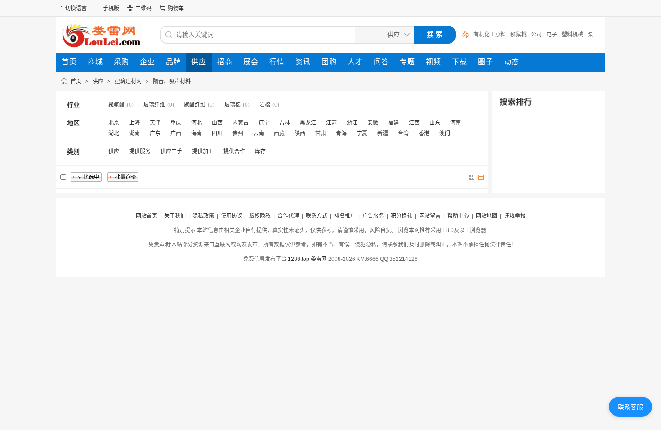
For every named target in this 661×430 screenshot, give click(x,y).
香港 (424, 133)
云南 (258, 133)
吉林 (284, 123)
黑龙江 (308, 123)
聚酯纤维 (194, 105)
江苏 (331, 123)
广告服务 (373, 216)
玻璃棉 (232, 105)
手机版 (111, 8)
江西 (414, 123)
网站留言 (430, 216)
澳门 (444, 133)
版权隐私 (260, 216)
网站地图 (486, 216)
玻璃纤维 (154, 105)
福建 (393, 123)
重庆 (175, 123)
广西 (175, 133)
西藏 (279, 133)
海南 (196, 133)
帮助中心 (458, 216)
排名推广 (345, 216)
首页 (76, 81)
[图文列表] (481, 177)
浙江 (352, 123)
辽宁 (264, 123)
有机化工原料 (489, 34)
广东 (155, 133)
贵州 (237, 133)
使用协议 (231, 216)
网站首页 (146, 216)
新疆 (382, 133)
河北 (196, 123)
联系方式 (316, 216)
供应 (98, 81)
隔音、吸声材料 (172, 81)
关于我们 (175, 216)
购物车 (176, 8)
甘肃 (320, 133)
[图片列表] (471, 177)
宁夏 (362, 133)
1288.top (298, 259)
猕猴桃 (518, 34)
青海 (341, 133)
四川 (217, 133)
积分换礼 (401, 216)
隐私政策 (203, 216)
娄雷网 (319, 259)
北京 (113, 123)
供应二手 (171, 151)
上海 (134, 123)
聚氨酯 (116, 105)
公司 (536, 34)
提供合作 (234, 151)
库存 (260, 151)
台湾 (403, 133)
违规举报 (515, 216)
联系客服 (630, 407)
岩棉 (264, 105)
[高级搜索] (462, 35)
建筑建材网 (128, 81)
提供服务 (140, 151)
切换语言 (76, 8)
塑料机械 (572, 34)
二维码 (143, 8)
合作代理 (288, 216)
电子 (551, 34)
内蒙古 (240, 123)
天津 (155, 123)
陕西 (300, 133)
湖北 (113, 133)
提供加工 (203, 151)
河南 (455, 123)
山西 (217, 123)
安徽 (372, 123)
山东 (434, 123)
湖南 (134, 133)
